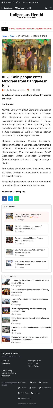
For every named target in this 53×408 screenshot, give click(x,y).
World (12, 36)
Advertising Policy (8, 373)
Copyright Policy (34, 361)
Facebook (22, 404)
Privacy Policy (33, 366)
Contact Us (5, 363)
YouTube (32, 404)
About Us (5, 361)
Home (4, 36)
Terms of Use (32, 363)
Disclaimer (5, 376)
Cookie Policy (6, 370)
